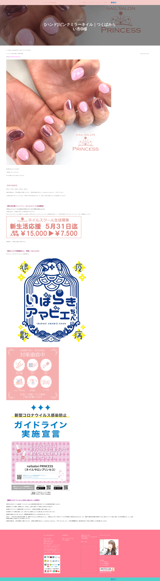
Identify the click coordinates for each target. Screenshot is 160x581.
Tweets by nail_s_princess (144, 53)
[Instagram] (111, 2)
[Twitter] (115, 2)
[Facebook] (113, 2)
